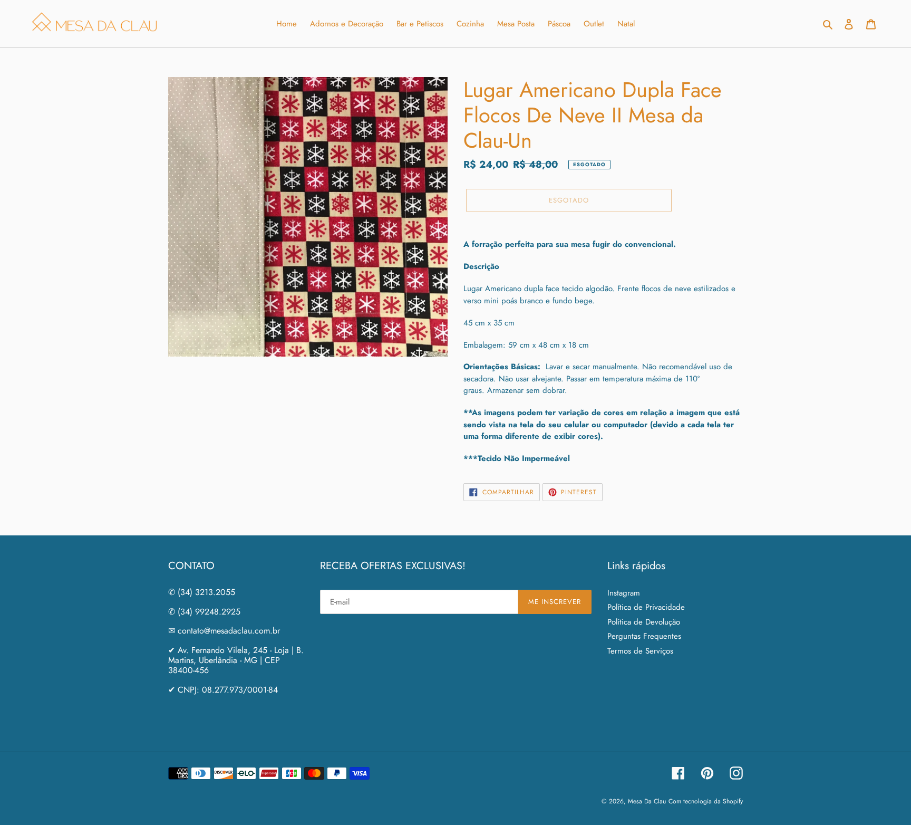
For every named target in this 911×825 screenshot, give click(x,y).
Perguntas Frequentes (644, 636)
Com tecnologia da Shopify (705, 801)
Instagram (623, 593)
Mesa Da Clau (647, 801)
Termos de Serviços (640, 651)
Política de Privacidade (646, 607)
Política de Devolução (643, 622)
